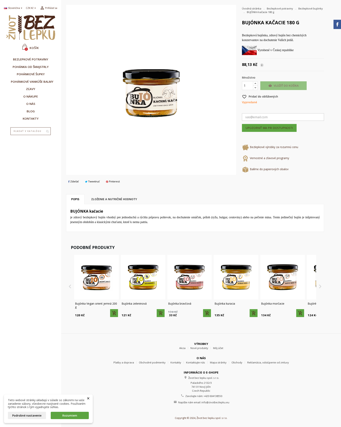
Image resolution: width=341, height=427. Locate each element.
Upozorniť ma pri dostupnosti (269, 128)
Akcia (182, 348)
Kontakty (175, 362)
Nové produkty (199, 348)
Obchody (236, 362)
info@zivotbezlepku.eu (215, 402)
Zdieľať (74, 181)
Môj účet (218, 348)
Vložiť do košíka (283, 85)
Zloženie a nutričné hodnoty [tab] (114, 199)
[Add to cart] (114, 313)
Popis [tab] (75, 199)
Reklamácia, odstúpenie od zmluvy (268, 362)
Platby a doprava (123, 362)
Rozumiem (69, 415)
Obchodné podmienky (152, 362)
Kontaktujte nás (195, 362)
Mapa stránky (218, 362)
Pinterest (114, 181)
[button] (70, 286)
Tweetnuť (94, 181)
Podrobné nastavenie (26, 415)
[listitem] (96, 286)
